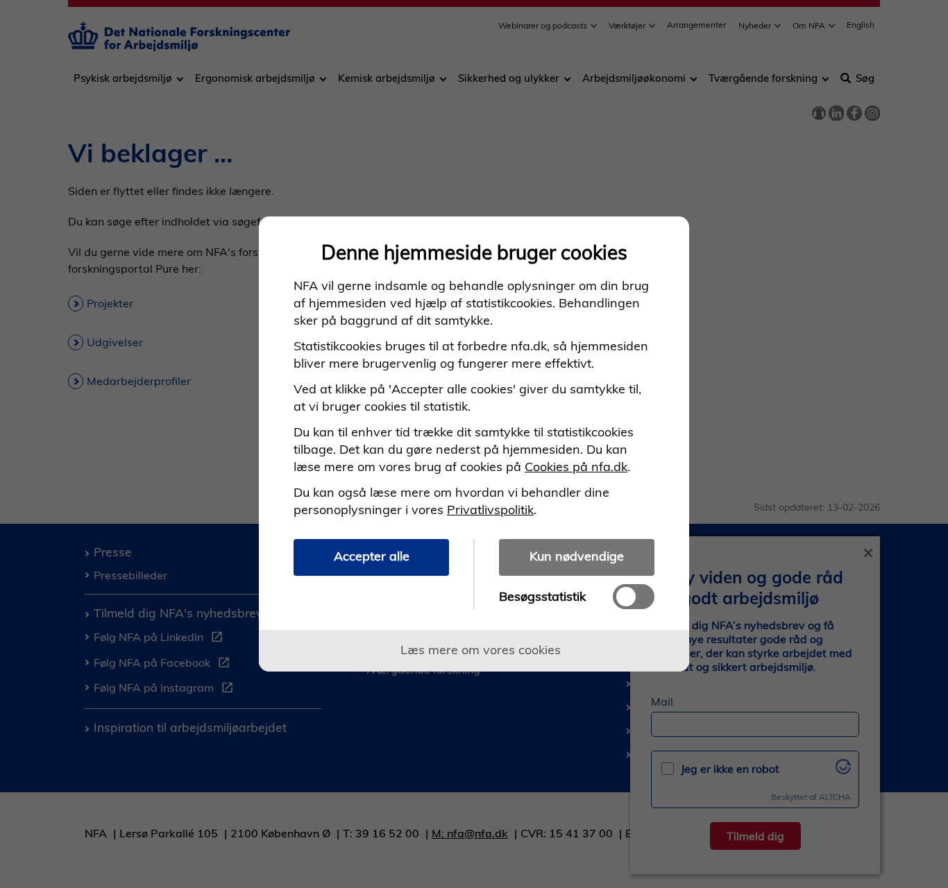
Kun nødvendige (577, 556)
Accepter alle (371, 556)
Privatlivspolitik (490, 510)
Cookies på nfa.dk (576, 467)
